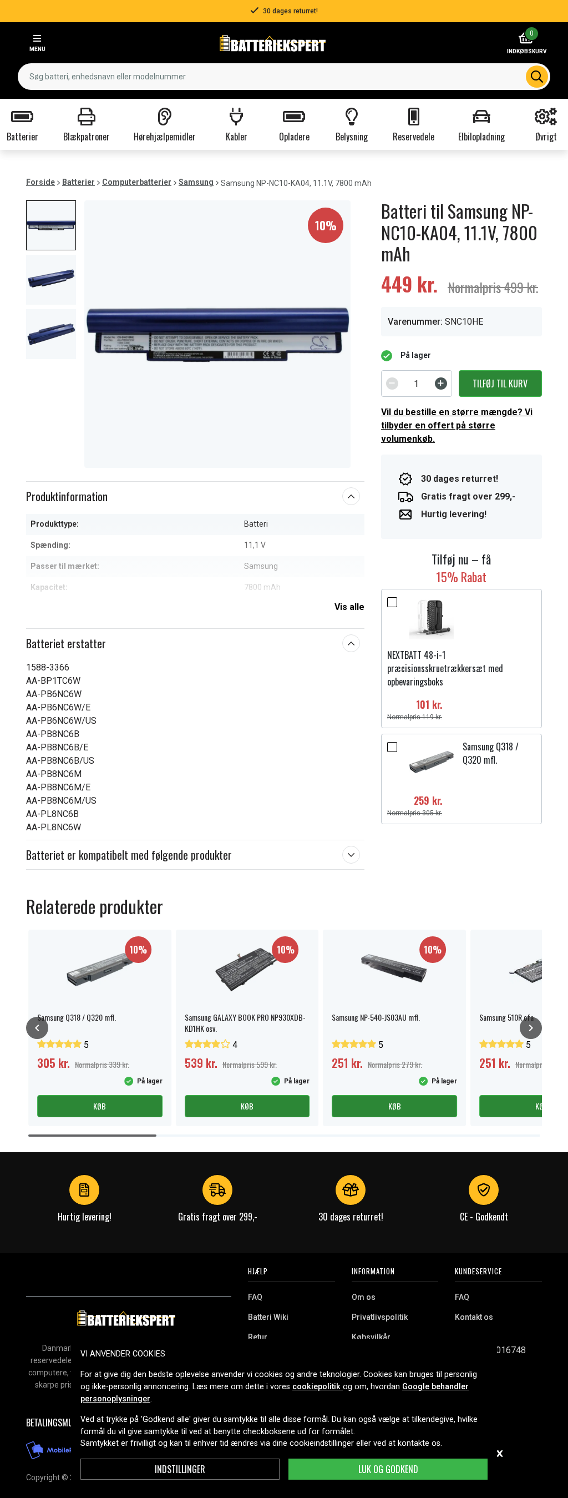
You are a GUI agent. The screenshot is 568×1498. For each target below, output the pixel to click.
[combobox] (284, 76)
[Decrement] (392, 383)
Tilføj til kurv (500, 383)
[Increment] (441, 383)
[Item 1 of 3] (217, 334)
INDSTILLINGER (180, 1469)
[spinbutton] (416, 383)
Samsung (196, 182)
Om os (364, 1297)
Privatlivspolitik (380, 1317)
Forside (40, 182)
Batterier (78, 182)
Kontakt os (474, 1317)
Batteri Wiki (268, 1317)
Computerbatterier (136, 182)
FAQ (255, 1297)
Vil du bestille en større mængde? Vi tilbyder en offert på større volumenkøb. (456, 425)
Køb (99, 1106)
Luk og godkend (388, 1469)
